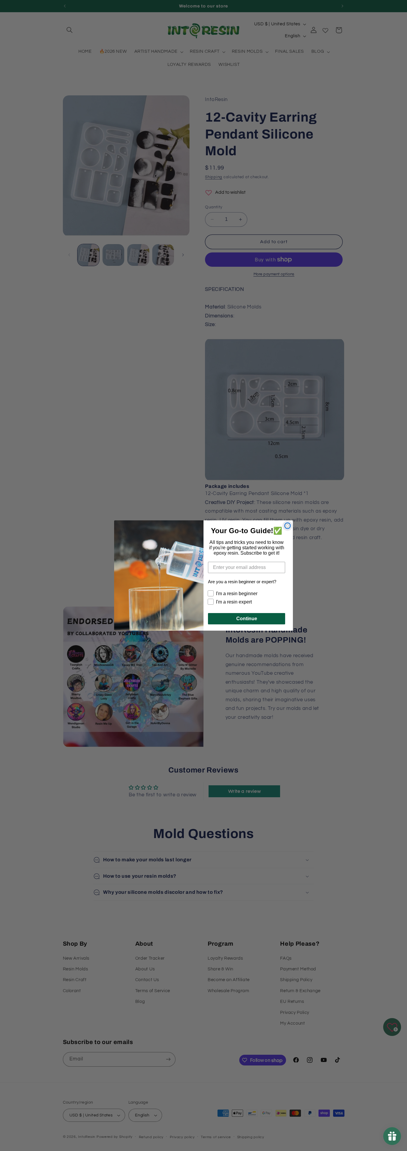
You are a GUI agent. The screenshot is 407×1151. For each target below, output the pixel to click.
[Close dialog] (288, 526)
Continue (246, 618)
